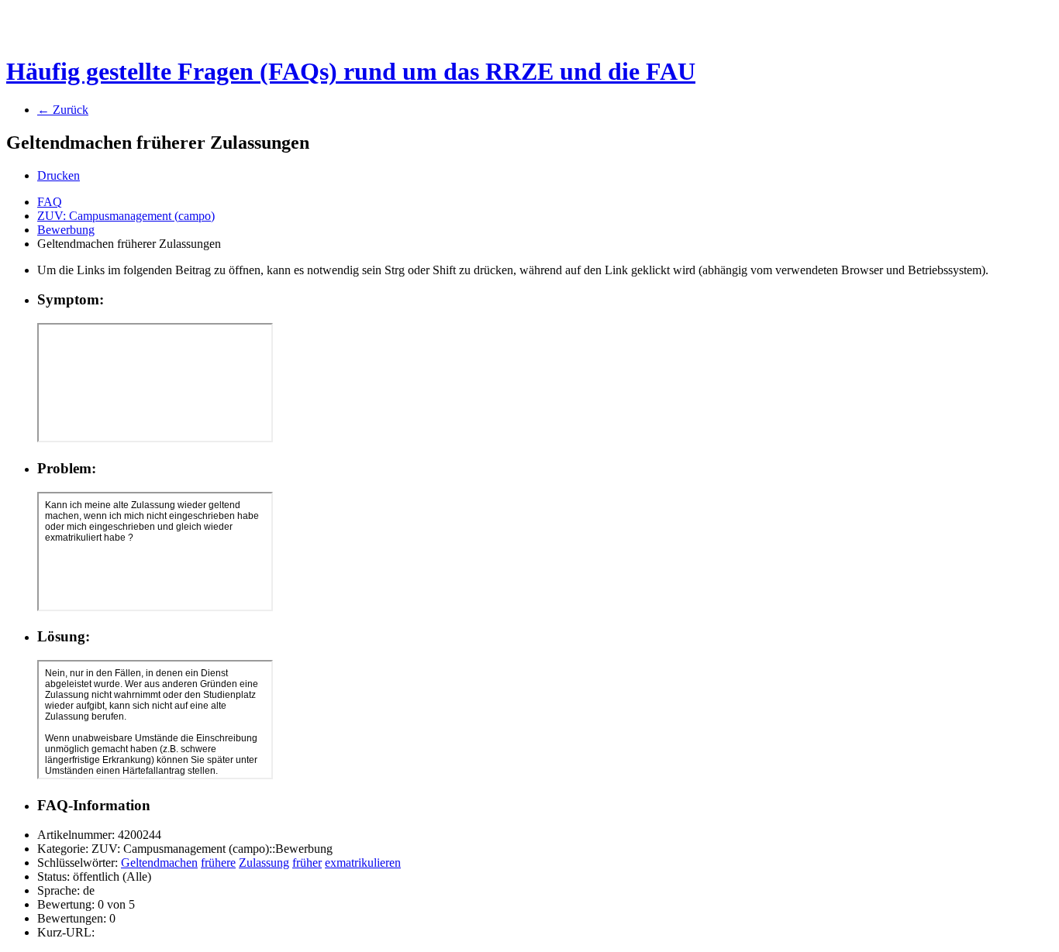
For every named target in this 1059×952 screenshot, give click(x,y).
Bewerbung (66, 229)
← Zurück (62, 109)
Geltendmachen (159, 862)
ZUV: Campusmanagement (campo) (126, 215)
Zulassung (264, 862)
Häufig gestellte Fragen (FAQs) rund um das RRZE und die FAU (350, 71)
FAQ (49, 201)
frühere (218, 862)
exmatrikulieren (363, 862)
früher (307, 862)
